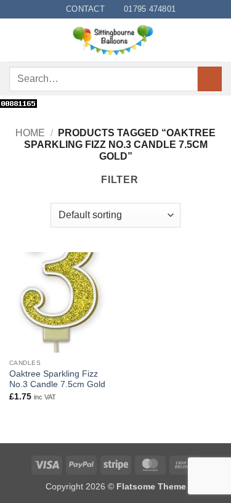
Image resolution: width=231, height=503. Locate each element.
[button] (16, 40)
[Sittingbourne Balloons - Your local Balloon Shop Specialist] (116, 40)
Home (30, 133)
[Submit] (210, 79)
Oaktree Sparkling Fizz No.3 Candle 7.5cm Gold (57, 379)
